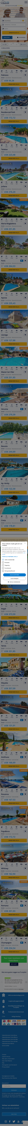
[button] (14, 556)
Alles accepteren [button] (14, 574)
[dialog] (14, 563)
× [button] (24, 543)
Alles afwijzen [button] (14, 578)
